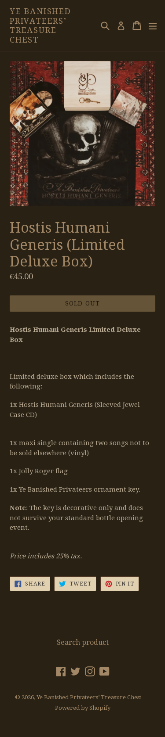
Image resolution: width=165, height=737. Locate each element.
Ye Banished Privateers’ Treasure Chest (40, 25)
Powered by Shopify (82, 708)
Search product (83, 642)
